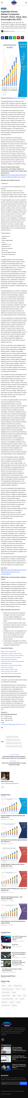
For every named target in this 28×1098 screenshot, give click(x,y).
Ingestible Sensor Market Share (13, 743)
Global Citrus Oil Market (7, 667)
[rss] (3, 1039)
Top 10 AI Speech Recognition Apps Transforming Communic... (19, 1049)
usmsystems (14, 1052)
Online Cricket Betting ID (7, 989)
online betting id (5, 992)
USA (24, 995)
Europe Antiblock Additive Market (9, 669)
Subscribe (23, 1083)
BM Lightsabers (15, 957)
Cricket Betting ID (6, 995)
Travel (23, 989)
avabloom (14, 1069)
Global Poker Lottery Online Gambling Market (12, 661)
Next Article (13, 761)
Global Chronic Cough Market (8, 651)
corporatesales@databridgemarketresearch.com (13, 724)
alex (13, 946)
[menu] (2, 2)
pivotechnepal (15, 1060)
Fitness (17, 989)
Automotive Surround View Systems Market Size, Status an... (14, 840)
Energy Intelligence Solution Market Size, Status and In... (13, 816)
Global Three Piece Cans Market (9, 671)
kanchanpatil (3, 819)
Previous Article (15, 754)
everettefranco (4, 900)
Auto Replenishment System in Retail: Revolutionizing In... (12, 969)
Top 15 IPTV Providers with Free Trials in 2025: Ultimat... (19, 938)
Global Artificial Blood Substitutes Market (11, 673)
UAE (16, 999)
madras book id (5, 1005)
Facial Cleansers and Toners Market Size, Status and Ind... (13, 922)
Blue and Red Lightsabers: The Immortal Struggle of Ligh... (19, 954)
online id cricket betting (7, 999)
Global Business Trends (7, 781)
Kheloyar (12, 1002)
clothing (18, 1002)
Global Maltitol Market (6, 663)
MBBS (14, 995)
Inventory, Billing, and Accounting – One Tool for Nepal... (19, 1057)
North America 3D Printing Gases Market (11, 665)
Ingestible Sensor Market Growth (14, 746)
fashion (3, 985)
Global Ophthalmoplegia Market (9, 659)
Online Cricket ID (17, 985)
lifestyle (14, 992)
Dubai (19, 995)
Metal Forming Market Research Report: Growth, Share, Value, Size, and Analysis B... (14, 757)
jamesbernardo (5, 972)
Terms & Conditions (6, 1094)
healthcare (4, 1002)
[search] (26, 2)
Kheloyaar (14, 1005)
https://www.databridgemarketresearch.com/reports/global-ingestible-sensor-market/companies (14, 572)
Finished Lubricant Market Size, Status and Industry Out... (13, 889)
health (9, 985)
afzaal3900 (14, 941)
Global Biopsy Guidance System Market (11, 653)
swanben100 (14, 965)
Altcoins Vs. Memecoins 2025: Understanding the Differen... (19, 1066)
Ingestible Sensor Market (18, 98)
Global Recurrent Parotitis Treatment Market (12, 655)
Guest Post (15, 944)
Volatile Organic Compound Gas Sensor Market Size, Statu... (12, 865)
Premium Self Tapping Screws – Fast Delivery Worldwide (11, 897)
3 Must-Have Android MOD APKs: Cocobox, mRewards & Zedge (14, 763)
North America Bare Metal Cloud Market (11, 657)
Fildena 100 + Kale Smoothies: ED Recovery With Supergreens (18, 962)
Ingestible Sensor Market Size (13, 740)
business (22, 999)
